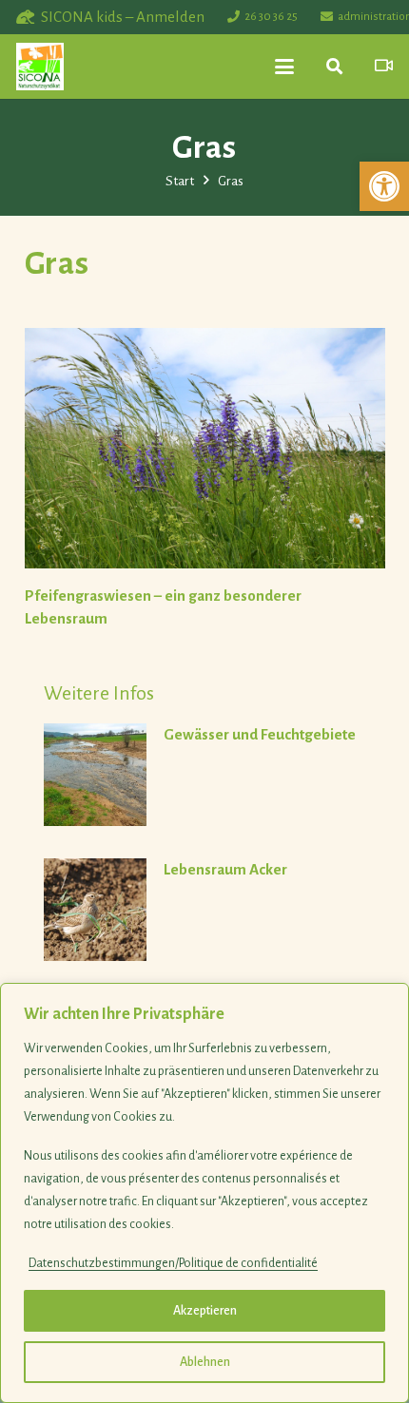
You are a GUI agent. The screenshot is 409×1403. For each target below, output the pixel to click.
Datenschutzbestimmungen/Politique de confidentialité (173, 1263)
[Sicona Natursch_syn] (40, 66)
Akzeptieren (205, 1310)
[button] (384, 186)
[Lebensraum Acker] (214, 909)
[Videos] (384, 66)
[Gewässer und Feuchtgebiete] (214, 774)
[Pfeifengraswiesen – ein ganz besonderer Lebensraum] (205, 448)
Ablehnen (205, 1362)
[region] (204, 1193)
